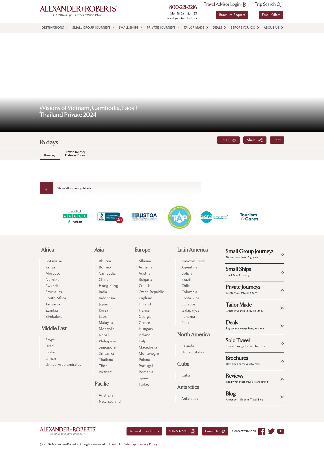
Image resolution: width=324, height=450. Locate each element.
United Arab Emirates (63, 365)
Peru (185, 323)
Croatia (145, 286)
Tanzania (52, 305)
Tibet (103, 366)
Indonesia (107, 298)
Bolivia (186, 274)
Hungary (146, 329)
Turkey (144, 385)
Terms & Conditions (144, 431)
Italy (142, 341)
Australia (106, 396)
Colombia (189, 292)
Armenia (146, 268)
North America (193, 334)
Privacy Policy (147, 444)
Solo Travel (245, 342)
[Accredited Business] (109, 217)
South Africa (55, 298)
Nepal (104, 335)
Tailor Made (194, 27)
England (145, 298)
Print (277, 140)
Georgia (145, 317)
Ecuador (188, 305)
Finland (145, 305)
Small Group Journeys (91, 27)
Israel (49, 346)
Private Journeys (161, 27)
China (103, 280)
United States (192, 352)
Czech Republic (151, 292)
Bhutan (105, 261)
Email (226, 140)
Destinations (52, 27)
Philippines (108, 341)
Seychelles (53, 292)
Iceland (145, 335)
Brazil (186, 280)
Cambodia (107, 274)
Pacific (102, 384)
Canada (187, 346)
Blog (244, 396)
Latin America (192, 250)
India (103, 292)
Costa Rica (190, 298)
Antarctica (188, 387)
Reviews (247, 378)
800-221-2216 (183, 7)
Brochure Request (232, 15)
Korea (103, 311)
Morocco (52, 274)
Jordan (50, 352)
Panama (188, 317)
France (144, 311)
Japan (103, 305)
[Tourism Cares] (249, 217)
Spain (143, 378)
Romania (146, 372)
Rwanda (52, 286)
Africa (47, 250)
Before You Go (243, 27)
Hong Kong (108, 286)
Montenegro (149, 354)
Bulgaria (145, 280)
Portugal (146, 366)
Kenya (50, 268)
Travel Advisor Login (223, 4)
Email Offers (271, 15)
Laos (103, 317)
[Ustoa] (144, 217)
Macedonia (148, 348)
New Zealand (110, 402)
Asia (99, 250)
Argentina (189, 268)
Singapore (107, 348)
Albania (145, 261)
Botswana (53, 261)
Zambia (51, 311)
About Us (271, 27)
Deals (217, 27)
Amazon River (193, 261)
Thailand (106, 360)
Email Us (213, 431)
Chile (185, 286)
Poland (144, 360)
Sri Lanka (106, 354)
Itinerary (50, 155)
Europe (142, 250)
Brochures (243, 360)
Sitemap (130, 444)
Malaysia (106, 323)
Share (252, 140)
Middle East (54, 328)
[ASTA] (214, 217)
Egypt (50, 340)
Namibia (52, 280)
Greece (144, 323)
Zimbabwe (53, 317)
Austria (145, 274)
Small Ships (128, 27)
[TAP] (179, 217)
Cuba (183, 364)
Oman (50, 359)
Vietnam (106, 372)
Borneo (105, 268)
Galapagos (190, 311)
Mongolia (107, 329)
